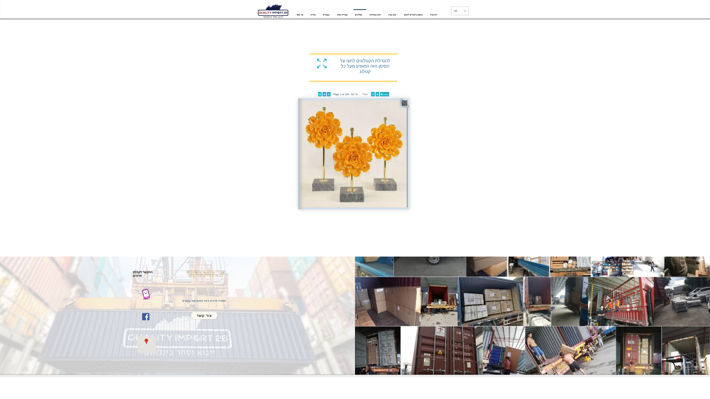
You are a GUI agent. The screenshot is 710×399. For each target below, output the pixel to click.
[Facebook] (145, 316)
